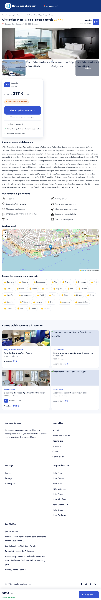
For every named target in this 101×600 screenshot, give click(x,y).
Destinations (57, 440)
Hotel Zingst (57, 509)
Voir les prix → (89, 594)
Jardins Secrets (11, 531)
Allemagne (10, 483)
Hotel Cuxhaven (59, 515)
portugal (12, 15)
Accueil (4, 15)
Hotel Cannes (58, 478)
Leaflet (83, 270)
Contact (55, 451)
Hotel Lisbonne (59, 488)
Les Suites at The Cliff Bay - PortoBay (21, 545)
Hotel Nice (57, 483)
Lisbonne (20, 15)
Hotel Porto (57, 494)
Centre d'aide (58, 456)
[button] (50, 247)
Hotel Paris (57, 473)
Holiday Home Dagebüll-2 (16, 569)
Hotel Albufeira (59, 499)
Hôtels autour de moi (61, 435)
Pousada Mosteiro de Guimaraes (19, 551)
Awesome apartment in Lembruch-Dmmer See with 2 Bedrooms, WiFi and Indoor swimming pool (25, 560)
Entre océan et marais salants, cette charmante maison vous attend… (25, 538)
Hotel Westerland (60, 504)
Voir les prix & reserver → (22, 110)
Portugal (8, 478)
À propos (56, 446)
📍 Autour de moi (50, 6)
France (8, 473)
